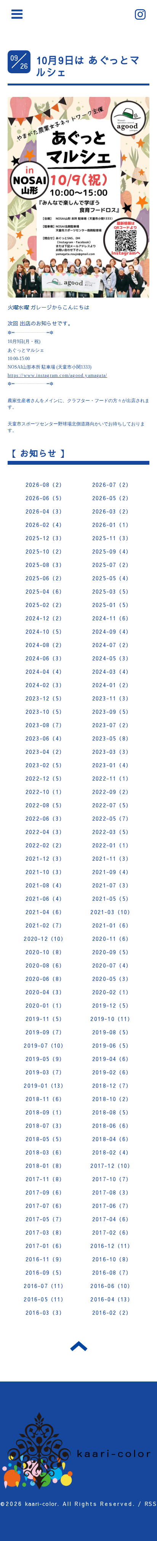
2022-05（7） (111, 818)
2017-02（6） (111, 1232)
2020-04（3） (45, 992)
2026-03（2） (111, 511)
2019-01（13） (45, 1085)
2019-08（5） (111, 1032)
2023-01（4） (111, 765)
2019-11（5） (45, 1019)
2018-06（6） (111, 1125)
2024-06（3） (45, 658)
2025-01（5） (111, 605)
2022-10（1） (45, 791)
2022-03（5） (111, 832)
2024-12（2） (45, 618)
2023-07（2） (111, 725)
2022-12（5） (45, 778)
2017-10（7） (111, 1179)
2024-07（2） (111, 645)
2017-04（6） (111, 1219)
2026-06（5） (45, 498)
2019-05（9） (45, 1059)
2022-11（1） (111, 778)
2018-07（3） (45, 1125)
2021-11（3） (111, 858)
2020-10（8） (45, 952)
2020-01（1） (45, 1005)
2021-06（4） (45, 898)
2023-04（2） (45, 751)
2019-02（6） (111, 1072)
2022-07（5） (111, 805)
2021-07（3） (111, 885)
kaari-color (41, 1503)
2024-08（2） (45, 645)
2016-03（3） (45, 1312)
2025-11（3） (111, 538)
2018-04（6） (111, 1139)
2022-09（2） (111, 791)
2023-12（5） (45, 698)
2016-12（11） (111, 1246)
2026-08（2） (45, 484)
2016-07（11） (45, 1286)
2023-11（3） (111, 698)
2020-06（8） (45, 978)
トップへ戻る (78, 1346)
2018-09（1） (45, 1112)
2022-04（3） (45, 832)
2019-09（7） (45, 1032)
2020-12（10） (45, 938)
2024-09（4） (111, 631)
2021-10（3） (45, 872)
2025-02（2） (45, 605)
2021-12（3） (45, 858)
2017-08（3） (111, 1192)
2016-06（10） (111, 1286)
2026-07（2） (111, 484)
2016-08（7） (111, 1272)
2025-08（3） (45, 564)
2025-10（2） (45, 551)
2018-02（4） (111, 1152)
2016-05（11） (45, 1299)
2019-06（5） (111, 1045)
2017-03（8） (45, 1232)
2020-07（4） (111, 965)
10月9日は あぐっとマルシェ (88, 66)
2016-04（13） (111, 1299)
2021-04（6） (45, 912)
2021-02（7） (45, 925)
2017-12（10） (111, 1165)
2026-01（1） (111, 524)
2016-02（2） (111, 1312)
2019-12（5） (111, 1005)
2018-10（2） (111, 1099)
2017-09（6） (45, 1192)
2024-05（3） (111, 658)
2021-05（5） (111, 898)
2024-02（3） (45, 685)
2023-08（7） (45, 725)
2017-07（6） (45, 1205)
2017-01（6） (45, 1246)
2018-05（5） (45, 1139)
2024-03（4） (111, 671)
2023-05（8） (111, 738)
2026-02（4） (45, 524)
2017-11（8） (45, 1179)
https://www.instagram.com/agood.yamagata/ (57, 375)
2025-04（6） (45, 591)
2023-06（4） (45, 738)
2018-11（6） (45, 1099)
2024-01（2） (111, 685)
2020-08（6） (45, 965)
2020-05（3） (111, 978)
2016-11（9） (45, 1259)
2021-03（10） (111, 912)
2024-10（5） (45, 631)
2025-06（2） (45, 578)
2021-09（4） (111, 872)
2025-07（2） (111, 564)
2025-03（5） (111, 591)
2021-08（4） (45, 885)
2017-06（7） (111, 1205)
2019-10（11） (111, 1019)
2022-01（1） (111, 845)
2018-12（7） (111, 1085)
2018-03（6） (45, 1152)
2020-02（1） (111, 992)
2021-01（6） (111, 925)
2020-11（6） (111, 938)
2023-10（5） (45, 711)
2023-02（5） (45, 765)
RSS (151, 1503)
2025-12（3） (45, 538)
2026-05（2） (111, 498)
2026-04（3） (45, 511)
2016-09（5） (45, 1272)
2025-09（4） (111, 551)
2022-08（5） (45, 805)
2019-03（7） (45, 1072)
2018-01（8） (45, 1165)
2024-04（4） (45, 671)
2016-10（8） (111, 1259)
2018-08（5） (111, 1112)
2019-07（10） (45, 1045)
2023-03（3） (111, 751)
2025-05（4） (111, 578)
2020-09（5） (111, 952)
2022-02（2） (45, 845)
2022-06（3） (45, 818)
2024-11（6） (111, 618)
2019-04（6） (111, 1059)
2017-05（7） (45, 1219)
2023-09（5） (111, 711)
